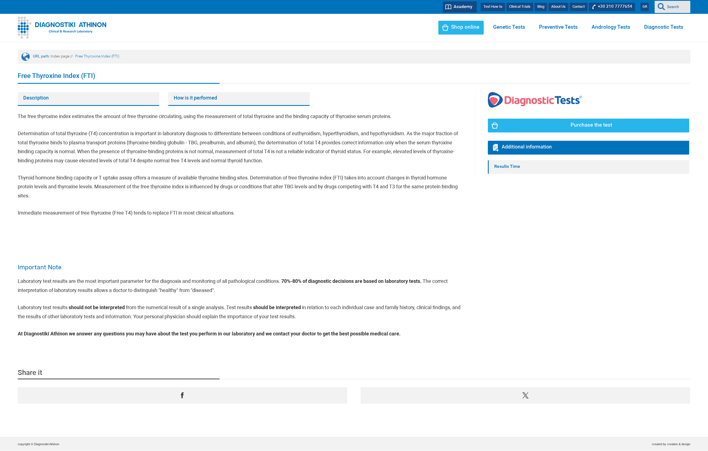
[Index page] (62, 28)
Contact (578, 7)
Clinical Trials (519, 7)
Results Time (507, 167)
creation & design (678, 444)
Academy (463, 7)
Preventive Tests (558, 27)
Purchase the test (591, 125)
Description (36, 98)
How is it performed (195, 98)
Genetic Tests (509, 27)
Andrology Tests (611, 27)
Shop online (465, 27)
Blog (540, 7)
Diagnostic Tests (663, 27)
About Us (558, 7)
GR (644, 7)
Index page (60, 56)
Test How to (492, 7)
